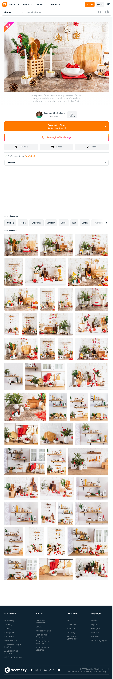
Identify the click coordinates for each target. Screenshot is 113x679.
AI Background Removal (11, 650)
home (23, 221)
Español (92, 623)
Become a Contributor (71, 636)
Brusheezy (9, 619)
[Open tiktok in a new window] (50, 671)
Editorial (53, 4)
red (74, 221)
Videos (40, 4)
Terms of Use (73, 672)
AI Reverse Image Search (12, 644)
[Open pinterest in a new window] (45, 671)
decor (63, 221)
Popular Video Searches (41, 647)
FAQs (68, 619)
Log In (100, 4)
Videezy (7, 627)
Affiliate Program (43, 629)
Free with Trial (57, 126)
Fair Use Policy (101, 672)
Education (9, 635)
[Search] (99, 12)
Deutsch (93, 631)
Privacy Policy (86, 672)
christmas (36, 221)
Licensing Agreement (40, 620)
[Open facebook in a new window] (32, 671)
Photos (26, 4)
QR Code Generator (9, 656)
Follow (72, 116)
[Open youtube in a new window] (59, 671)
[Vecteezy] (4, 4)
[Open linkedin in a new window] (41, 671)
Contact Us (71, 623)
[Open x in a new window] (54, 671)
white (85, 221)
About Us (70, 627)
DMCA (38, 625)
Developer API (10, 639)
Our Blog (70, 631)
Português (94, 627)
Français (93, 635)
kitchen (10, 221)
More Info (11, 161)
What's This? (30, 156)
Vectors (13, 4)
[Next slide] (102, 221)
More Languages (97, 639)
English (92, 619)
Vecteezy (8, 623)
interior (51, 221)
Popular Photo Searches (41, 640)
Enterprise (9, 631)
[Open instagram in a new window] (37, 671)
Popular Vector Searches (42, 634)
